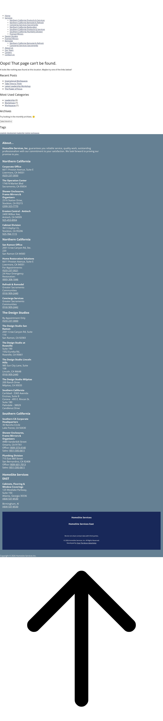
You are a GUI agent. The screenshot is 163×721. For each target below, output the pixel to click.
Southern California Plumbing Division (26, 32)
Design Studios (11, 36)
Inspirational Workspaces (16, 81)
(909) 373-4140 (18, 447)
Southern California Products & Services (27, 29)
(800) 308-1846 (10, 279)
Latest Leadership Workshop (18, 86)
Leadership (10, 100)
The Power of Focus (13, 89)
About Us (9, 48)
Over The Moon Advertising (86, 543)
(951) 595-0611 (17, 450)
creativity (3, 133)
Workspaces (10, 105)
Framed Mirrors (16, 34)
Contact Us (10, 55)
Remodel (9, 41)
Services (8, 18)
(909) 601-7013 (18, 464)
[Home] (13, 11)
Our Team (9, 50)
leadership (20, 133)
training (27, 133)
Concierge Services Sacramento (24, 25)
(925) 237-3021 (10, 270)
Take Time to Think (13, 83)
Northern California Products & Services (27, 20)
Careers (8, 52)
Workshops (10, 103)
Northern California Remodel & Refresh (27, 23)
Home (7, 16)
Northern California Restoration (23, 27)
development (12, 133)
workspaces (35, 133)
